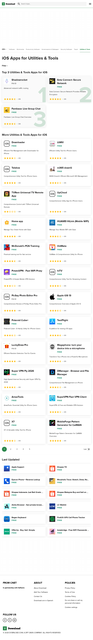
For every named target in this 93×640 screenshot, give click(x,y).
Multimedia (20, 49)
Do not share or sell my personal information (73, 601)
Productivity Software (33, 49)
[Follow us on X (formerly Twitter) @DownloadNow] (10, 620)
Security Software (66, 49)
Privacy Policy (70, 588)
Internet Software (9, 49)
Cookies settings (71, 607)
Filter (4, 66)
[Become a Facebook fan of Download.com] (5, 620)
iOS (3, 49)
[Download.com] (8, 3)
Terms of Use (70, 592)
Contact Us (38, 596)
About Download (40, 588)
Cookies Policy (70, 596)
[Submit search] (19, 4)
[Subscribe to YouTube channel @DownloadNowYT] (14, 620)
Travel (76, 49)
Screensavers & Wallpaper (50, 49)
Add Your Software (41, 592)
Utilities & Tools (85, 49)
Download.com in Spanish (43, 600)
